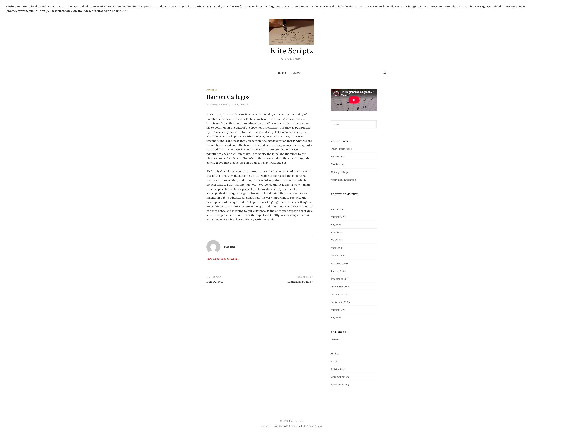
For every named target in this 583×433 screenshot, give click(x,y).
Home (282, 72)
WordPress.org (340, 384)
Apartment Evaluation (343, 179)
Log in (334, 361)
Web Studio (337, 156)
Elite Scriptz (291, 51)
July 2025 (336, 317)
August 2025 (338, 309)
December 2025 (340, 278)
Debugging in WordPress (421, 6)
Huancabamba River (300, 281)
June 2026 (336, 232)
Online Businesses (341, 148)
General (211, 90)
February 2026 (339, 263)
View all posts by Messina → (223, 258)
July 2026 (336, 224)
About (296, 72)
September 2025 (340, 302)
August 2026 (338, 216)
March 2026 (338, 255)
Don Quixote (214, 281)
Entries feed (338, 369)
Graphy (300, 425)
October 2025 (339, 294)
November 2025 (340, 286)
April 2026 (337, 247)
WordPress (280, 425)
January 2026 (338, 271)
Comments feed (340, 376)
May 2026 (336, 240)
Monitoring (337, 164)
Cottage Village (339, 172)
